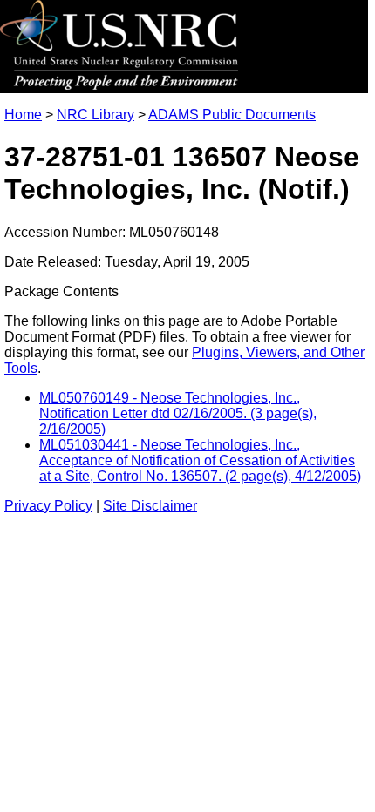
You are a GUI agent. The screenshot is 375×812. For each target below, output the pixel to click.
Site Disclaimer (150, 505)
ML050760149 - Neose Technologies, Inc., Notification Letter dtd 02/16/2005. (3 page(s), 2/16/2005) (178, 413)
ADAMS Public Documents (232, 114)
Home (23, 114)
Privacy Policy (48, 505)
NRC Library (95, 114)
